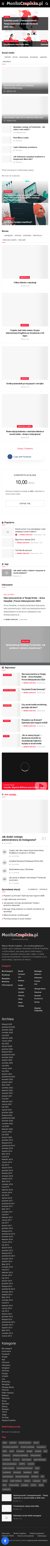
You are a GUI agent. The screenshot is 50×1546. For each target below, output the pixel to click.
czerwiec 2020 (7, 1123)
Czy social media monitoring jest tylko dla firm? (34, 706)
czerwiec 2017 (7, 1211)
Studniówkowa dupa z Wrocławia (21, 869)
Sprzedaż (43, 889)
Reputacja (37, 235)
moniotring (6, 1472)
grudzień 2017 (7, 1200)
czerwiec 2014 (7, 1300)
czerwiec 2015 (7, 1267)
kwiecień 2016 (7, 1239)
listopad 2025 (7, 1024)
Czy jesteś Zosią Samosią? (33, 689)
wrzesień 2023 (7, 1079)
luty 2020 (5, 1134)
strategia (25, 1485)
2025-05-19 (41, 726)
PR (42, 1476)
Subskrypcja (42, 1536)
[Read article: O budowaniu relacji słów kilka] (7, 1508)
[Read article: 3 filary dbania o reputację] (25, 262)
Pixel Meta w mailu (21, 137)
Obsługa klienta (10, 240)
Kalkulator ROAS (8, 1536)
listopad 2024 (7, 1051)
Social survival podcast (25, 1536)
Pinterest (7, 61)
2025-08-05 (38, 535)
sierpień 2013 (7, 1327)
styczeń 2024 (7, 1074)
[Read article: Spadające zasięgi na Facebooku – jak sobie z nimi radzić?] (7, 129)
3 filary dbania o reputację (25, 282)
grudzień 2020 (7, 1112)
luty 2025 (5, 1043)
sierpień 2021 (7, 1096)
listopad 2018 (7, 1173)
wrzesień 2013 (7, 1324)
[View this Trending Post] (16, 535)
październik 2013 (8, 1322)
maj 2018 (5, 1187)
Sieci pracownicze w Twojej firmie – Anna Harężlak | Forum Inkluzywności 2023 (24, 599)
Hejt (35, 984)
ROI (44, 1481)
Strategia (27, 235)
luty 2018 (5, 1195)
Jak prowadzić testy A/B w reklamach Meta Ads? (24, 117)
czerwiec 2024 (7, 1063)
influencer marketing (20, 1455)
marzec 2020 (7, 1131)
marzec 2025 (7, 1040)
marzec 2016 (7, 1242)
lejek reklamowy (39, 1460)
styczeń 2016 (7, 1247)
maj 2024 (5, 1065)
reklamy (27, 1481)
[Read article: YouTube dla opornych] (8, 553)
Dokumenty (6, 1533)
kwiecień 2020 (7, 1129)
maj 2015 (5, 1269)
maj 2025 (5, 1035)
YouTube (21, 1006)
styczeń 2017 (7, 1225)
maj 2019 (5, 1156)
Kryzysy (18, 235)
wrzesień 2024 (7, 1057)
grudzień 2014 (7, 1283)
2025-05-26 (41, 711)
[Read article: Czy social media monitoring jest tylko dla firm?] (11, 710)
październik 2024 (8, 1054)
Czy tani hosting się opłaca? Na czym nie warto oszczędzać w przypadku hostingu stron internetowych (22, 197)
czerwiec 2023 (7, 1087)
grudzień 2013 (7, 1316)
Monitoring (7, 705)
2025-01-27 (26, 653)
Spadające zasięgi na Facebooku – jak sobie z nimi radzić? (29, 128)
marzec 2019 (7, 1162)
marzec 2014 (7, 1308)
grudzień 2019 (7, 1140)
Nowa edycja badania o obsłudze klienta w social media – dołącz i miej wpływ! (25, 432)
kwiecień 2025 (7, 1038)
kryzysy (16, 1460)
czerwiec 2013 (7, 1333)
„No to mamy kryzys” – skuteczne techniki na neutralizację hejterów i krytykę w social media (32, 739)
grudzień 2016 (7, 1228)
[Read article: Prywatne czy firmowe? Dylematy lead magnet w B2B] (11, 725)
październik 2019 (8, 1145)
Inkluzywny (9, 594)
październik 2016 (8, 1233)
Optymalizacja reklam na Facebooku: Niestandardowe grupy (19, 86)
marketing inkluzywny (24, 1468)
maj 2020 (5, 1126)
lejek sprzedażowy (9, 1464)
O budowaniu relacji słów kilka (16, 44)
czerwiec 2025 (7, 1032)
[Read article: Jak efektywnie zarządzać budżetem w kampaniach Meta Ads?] (7, 158)
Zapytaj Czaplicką (10, 41)
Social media (13, 1485)
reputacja (36, 1481)
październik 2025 (8, 1027)
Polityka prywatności (37, 1533)
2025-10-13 (25, 387)
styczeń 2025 (7, 1046)
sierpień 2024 (7, 1060)
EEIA (4, 1451)
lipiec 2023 (6, 1085)
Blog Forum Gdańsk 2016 (25, 539)
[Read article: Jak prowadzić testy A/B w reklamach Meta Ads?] (25, 113)
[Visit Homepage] (25, 3)
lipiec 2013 (6, 1330)
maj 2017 (5, 1214)
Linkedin (43, 57)
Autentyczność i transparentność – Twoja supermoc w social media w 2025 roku (21, 23)
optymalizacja (8, 1476)
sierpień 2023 (7, 1082)
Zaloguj (20, 448)
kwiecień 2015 (7, 1272)
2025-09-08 (23, 619)
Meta (37, 1468)
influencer (6, 1455)
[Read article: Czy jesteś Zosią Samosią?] (11, 694)
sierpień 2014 (7, 1294)
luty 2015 (5, 1278)
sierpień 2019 (7, 1151)
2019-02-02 (35, 553)
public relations (16, 1481)
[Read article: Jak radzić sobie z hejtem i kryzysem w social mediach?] (7, 572)
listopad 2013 (7, 1319)
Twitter (7, 57)
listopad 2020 (7, 1115)
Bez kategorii (7, 971)
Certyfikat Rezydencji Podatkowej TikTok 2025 (26, 861)
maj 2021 (5, 1098)
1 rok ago (18, 141)
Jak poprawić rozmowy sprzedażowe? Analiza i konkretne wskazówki (22, 904)
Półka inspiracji (7, 985)
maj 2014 (5, 1302)
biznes (36, 1443)
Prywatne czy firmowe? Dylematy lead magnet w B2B (34, 721)
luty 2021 (5, 1107)
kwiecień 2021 (7, 1101)
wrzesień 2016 (7, 1236)
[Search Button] (47, 3)
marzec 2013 (7, 1336)
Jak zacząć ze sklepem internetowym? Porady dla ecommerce (27, 878)
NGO (36, 1472)
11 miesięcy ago (10, 91)
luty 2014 (5, 1311)
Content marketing (27, 1447)
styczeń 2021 (7, 1109)
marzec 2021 (7, 1104)
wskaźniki (6, 1489)
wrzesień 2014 (7, 1291)
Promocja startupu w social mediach (17, 918)
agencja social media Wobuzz (38, 1540)
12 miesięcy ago (20, 132)
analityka (13, 1443)
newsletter (27, 1472)
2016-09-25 (35, 543)
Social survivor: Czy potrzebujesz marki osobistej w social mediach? (30, 530)
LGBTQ (22, 1464)
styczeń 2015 (7, 1280)
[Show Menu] (3, 3)
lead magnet (26, 1460)
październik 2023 (8, 1076)
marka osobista (8, 1468)
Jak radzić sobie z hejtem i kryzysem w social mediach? (29, 571)
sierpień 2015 (7, 1261)
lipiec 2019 (6, 1153)
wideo (41, 1485)
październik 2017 (8, 1203)
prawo (5, 1481)
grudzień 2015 (7, 1250)
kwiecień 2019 (7, 1159)
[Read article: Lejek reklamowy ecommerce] (7, 149)
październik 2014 (8, 1289)
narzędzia (17, 1472)
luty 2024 (5, 1071)
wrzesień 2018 (7, 1176)
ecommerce (33, 889)
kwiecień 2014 (7, 1305)
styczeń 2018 (7, 1198)
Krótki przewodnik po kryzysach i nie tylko (25, 383)
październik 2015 (8, 1256)
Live (19, 977)
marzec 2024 (7, 1068)
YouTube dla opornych (23, 550)
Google (20, 985)
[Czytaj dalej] (43, 619)
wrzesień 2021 (7, 1093)
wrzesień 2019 (7, 1148)
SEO (4, 1485)
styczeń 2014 (7, 1313)
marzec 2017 (7, 1220)
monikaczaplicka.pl (35, 945)
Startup (36, 1002)
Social (6, 17)
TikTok (15, 57)
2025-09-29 (25, 437)
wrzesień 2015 (7, 1258)
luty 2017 (5, 1222)
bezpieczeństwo (25, 1443)
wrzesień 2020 (7, 1120)
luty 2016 (5, 1245)
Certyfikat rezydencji (10, 1447)
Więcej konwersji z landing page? (16, 915)
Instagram (23, 57)
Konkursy (6, 975)
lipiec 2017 (6, 1209)
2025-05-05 (41, 747)
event (12, 1451)
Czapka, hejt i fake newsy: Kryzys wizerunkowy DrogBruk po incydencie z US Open (25, 333)
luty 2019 (5, 1165)
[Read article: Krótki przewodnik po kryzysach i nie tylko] (25, 363)
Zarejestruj (29, 448)
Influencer (37, 974)
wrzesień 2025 (7, 1029)
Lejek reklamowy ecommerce (25, 147)
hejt (45, 1451)
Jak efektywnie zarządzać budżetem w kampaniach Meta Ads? (29, 157)
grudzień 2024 (7, 1049)
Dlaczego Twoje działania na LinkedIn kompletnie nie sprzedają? (24, 910)
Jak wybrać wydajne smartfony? (18, 222)
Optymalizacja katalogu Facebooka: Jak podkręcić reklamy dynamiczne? (25, 646)
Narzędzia (8, 191)
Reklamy (22, 240)
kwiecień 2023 (7, 1090)
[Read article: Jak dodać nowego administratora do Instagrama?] (25, 816)
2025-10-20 (25, 286)
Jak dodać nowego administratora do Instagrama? (19, 838)
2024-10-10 (18, 576)
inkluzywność (35, 1455)
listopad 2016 (7, 1231)
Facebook (34, 57)
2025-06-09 (41, 692)
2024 (4, 1443)
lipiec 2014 (6, 1297)
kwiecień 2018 (7, 1189)
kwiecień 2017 (7, 1217)
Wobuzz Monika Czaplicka (12, 945)
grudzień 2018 (7, 1170)
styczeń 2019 (7, 1167)
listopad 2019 (7, 1143)
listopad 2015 (7, 1253)
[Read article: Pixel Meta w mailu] (7, 140)
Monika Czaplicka (26, 535)
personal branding (22, 1476)
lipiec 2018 (6, 1181)
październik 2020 (8, 1118)
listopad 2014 (7, 1286)
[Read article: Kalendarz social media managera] (7, 1517)
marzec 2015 (7, 1275)
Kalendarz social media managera (27, 1515)
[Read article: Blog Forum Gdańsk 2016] (8, 542)
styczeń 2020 (7, 1137)
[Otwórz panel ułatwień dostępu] (5, 1541)
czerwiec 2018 (7, 1184)
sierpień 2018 (7, 1178)
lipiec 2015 (6, 1264)
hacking (38, 1451)
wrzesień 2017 (7, 1206)
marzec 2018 (7, 1192)
